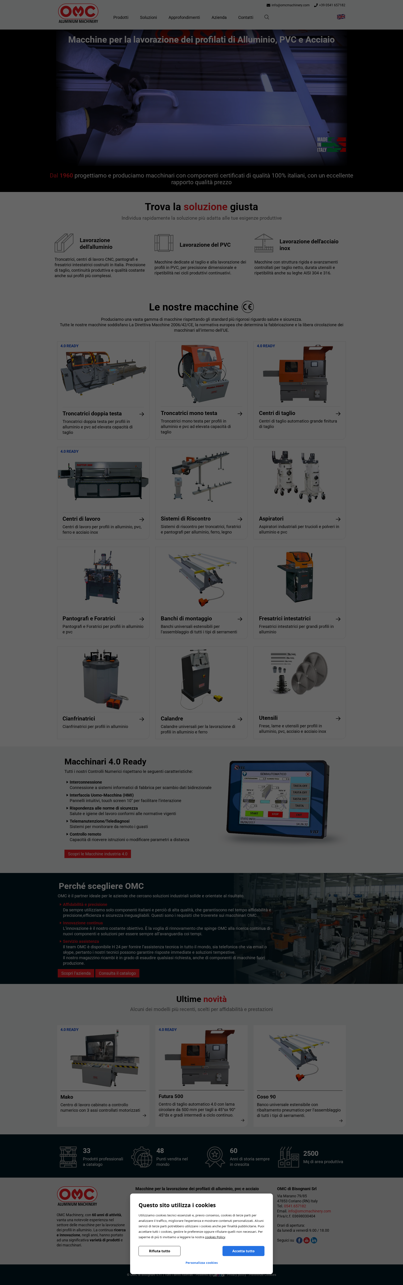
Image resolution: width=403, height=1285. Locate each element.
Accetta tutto (243, 1251)
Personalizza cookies (202, 1262)
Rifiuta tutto (159, 1251)
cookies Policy (215, 1237)
